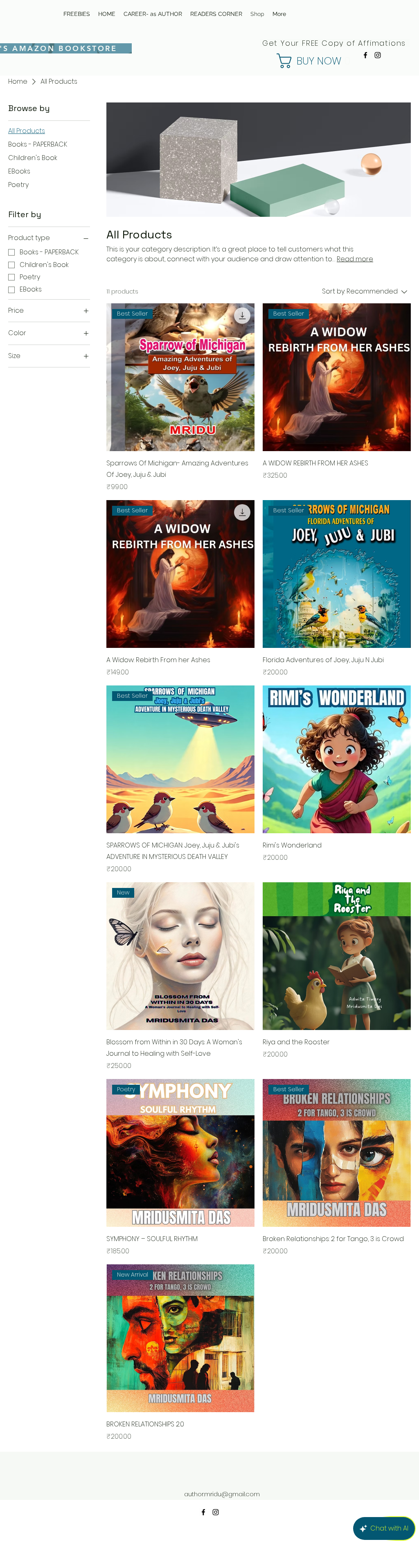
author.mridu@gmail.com (222, 1494)
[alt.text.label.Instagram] (378, 55)
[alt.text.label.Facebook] (365, 55)
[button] (285, 60)
